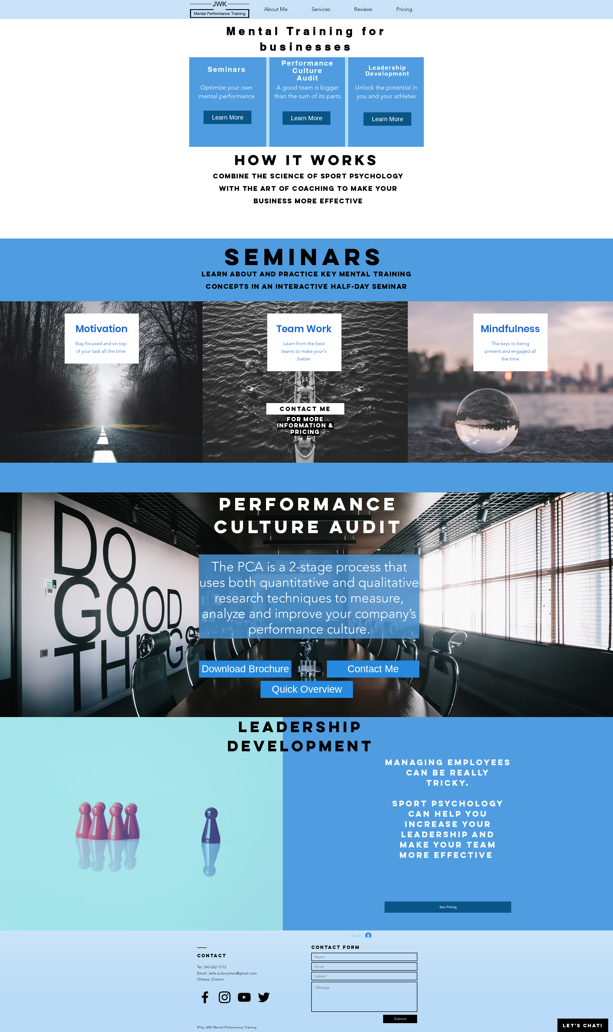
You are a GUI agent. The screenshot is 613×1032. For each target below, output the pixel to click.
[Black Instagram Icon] (225, 997)
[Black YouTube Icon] (244, 997)
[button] (321, 9)
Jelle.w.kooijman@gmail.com (233, 973)
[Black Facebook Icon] (205, 997)
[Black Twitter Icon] (264, 997)
